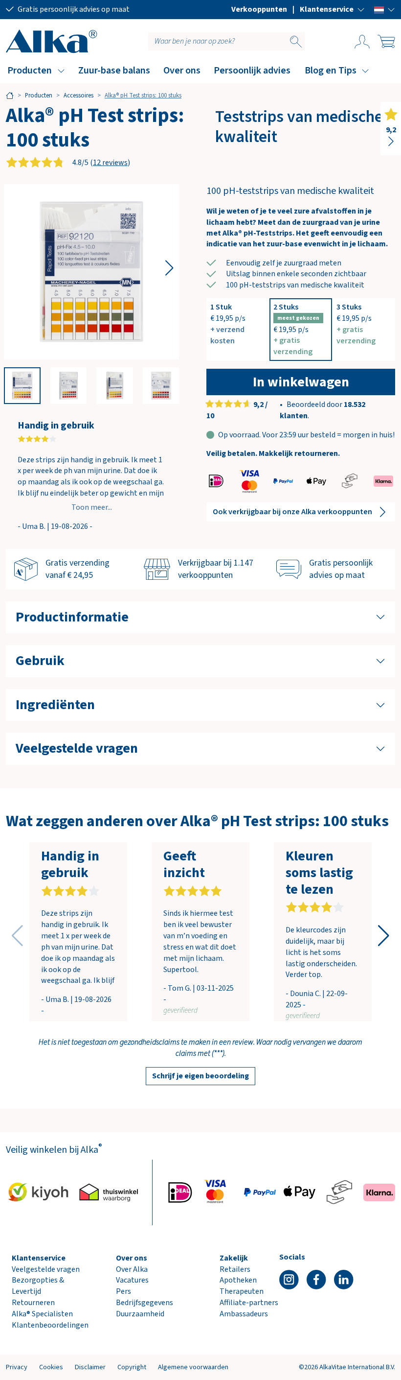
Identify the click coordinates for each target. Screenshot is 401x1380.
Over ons (181, 70)
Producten (29, 70)
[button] (332, 9)
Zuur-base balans (114, 70)
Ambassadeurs (244, 1314)
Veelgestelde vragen (46, 1269)
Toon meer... (91, 507)
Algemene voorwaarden (193, 1367)
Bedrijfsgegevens (144, 1302)
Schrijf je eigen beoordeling (200, 1076)
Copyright (131, 1367)
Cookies (51, 1367)
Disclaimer (90, 1367)
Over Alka (132, 1269)
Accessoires (78, 95)
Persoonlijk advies (252, 70)
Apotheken (238, 1280)
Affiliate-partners (249, 1302)
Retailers (235, 1269)
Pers (123, 1291)
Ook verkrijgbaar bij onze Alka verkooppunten (292, 511)
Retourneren (33, 1302)
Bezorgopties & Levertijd (38, 1286)
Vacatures (132, 1280)
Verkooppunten (259, 9)
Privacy (16, 1367)
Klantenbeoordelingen (50, 1325)
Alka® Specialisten (42, 1314)
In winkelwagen (301, 382)
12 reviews (110, 162)
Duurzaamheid (140, 1314)
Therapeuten (242, 1291)
